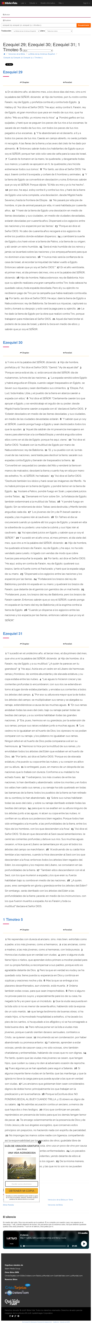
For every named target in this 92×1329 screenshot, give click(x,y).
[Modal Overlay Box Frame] (22, 1172)
